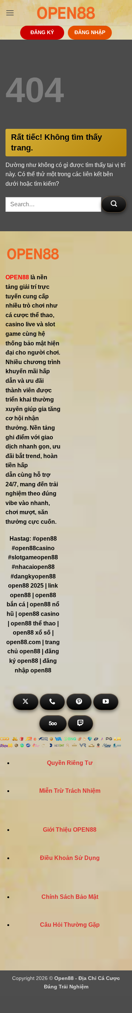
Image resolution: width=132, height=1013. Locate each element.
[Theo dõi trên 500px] (52, 723)
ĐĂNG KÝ (42, 32)
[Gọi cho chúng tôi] (52, 702)
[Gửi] (113, 204)
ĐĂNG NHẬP (89, 32)
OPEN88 (17, 277)
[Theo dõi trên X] (25, 702)
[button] (10, 13)
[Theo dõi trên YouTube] (105, 702)
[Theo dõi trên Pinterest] (79, 702)
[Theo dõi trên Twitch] (80, 723)
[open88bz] (66, 13)
